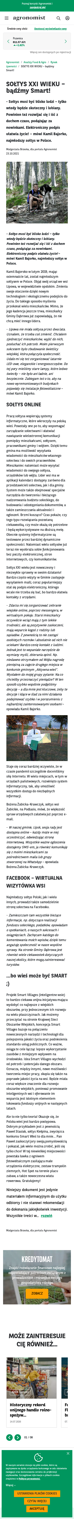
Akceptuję (37, 1509)
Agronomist (12, 62)
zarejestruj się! (38, 7)
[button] (6, 18)
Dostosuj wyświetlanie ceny (50, 29)
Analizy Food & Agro (35, 62)
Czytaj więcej (37, 1501)
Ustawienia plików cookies (37, 1493)
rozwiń (46, 1216)
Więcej (9, 1485)
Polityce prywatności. (29, 1479)
